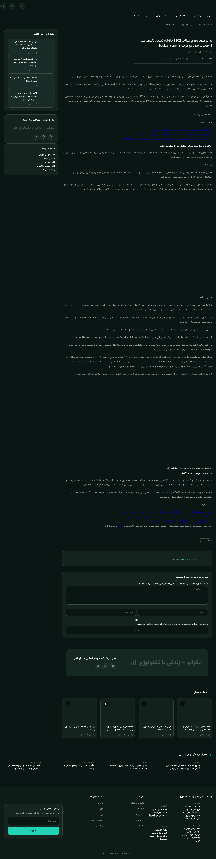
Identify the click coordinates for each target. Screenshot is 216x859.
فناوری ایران (49, 158)
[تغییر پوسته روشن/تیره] (12, 6)
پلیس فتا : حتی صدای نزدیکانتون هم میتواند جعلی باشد (157, 728)
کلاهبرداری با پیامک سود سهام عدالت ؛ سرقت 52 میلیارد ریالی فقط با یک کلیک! (174, 134)
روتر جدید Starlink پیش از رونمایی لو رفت (79, 728)
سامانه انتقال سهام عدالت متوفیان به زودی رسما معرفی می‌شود (182, 130)
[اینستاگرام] (105, 666)
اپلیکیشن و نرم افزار (95, 820)
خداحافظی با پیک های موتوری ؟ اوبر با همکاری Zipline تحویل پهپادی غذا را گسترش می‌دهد (119, 729)
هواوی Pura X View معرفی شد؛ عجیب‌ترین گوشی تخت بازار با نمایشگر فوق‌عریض (24, 45)
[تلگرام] (98, 666)
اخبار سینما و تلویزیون (45, 166)
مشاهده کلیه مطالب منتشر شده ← (183, 559)
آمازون (100, 803)
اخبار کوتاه (201, 24)
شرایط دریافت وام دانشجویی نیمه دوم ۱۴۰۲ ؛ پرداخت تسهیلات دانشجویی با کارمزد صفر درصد (168, 517)
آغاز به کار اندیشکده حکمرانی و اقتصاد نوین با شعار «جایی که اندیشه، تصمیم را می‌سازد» (196, 729)
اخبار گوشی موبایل (47, 154)
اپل (102, 814)
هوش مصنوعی (162, 16)
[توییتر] (113, 666)
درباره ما (140, 808)
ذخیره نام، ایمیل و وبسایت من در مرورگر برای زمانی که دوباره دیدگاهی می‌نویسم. (172, 624)
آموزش (100, 808)
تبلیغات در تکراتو (137, 803)
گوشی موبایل (196, 16)
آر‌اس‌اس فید (138, 826)
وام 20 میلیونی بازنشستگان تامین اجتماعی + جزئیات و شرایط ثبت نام (179, 521)
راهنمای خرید (179, 16)
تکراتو (209, 16)
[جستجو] (3, 6)
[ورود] (22, 6)
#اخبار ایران (204, 541)
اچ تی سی (99, 826)
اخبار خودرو (50, 162)
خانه (210, 24)
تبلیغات (137, 16)
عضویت (33, 830)
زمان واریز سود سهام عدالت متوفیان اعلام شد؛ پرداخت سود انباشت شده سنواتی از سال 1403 (168, 139)
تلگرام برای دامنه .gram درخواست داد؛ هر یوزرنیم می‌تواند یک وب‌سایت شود (23, 96)
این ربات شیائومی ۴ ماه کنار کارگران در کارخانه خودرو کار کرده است (25, 62)
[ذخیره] (182, 703)
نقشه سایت (139, 820)
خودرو (148, 16)
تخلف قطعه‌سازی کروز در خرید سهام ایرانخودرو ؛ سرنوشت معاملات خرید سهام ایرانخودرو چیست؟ (166, 512)
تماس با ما (140, 814)
